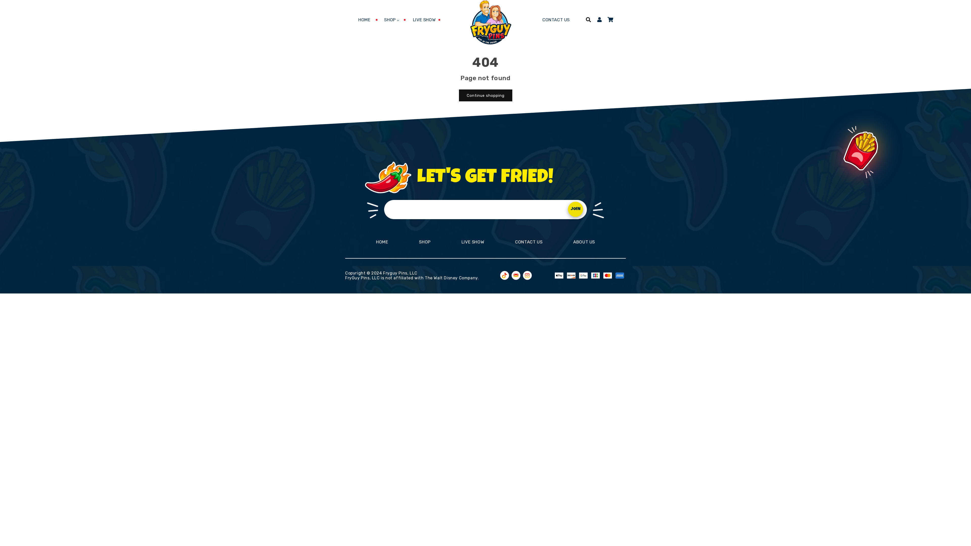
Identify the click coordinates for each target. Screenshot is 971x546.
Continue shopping (485, 95)
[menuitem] (364, 19)
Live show (472, 241)
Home (382, 241)
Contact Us (528, 241)
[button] (588, 19)
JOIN (576, 209)
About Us (584, 241)
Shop (424, 241)
